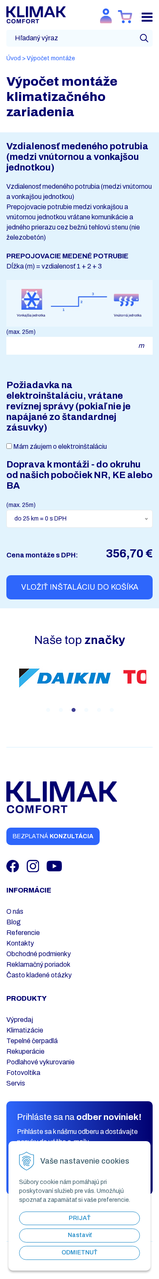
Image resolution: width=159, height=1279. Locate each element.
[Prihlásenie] (106, 16)
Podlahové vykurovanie (40, 1062)
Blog (13, 922)
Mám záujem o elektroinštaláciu (60, 446)
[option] (65, 678)
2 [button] (60, 710)
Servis (15, 1083)
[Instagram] (34, 865)
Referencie (23, 932)
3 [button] (73, 710)
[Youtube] (54, 865)
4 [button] (86, 710)
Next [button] (152, 687)
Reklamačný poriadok (38, 964)
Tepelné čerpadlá (32, 1040)
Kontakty (20, 943)
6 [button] (111, 710)
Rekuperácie (25, 1051)
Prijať (80, 1218)
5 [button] (99, 710)
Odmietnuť (79, 1252)
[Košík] (125, 16)
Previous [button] (6, 687)
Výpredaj (19, 1019)
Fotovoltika (23, 1072)
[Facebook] (13, 865)
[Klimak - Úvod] (36, 14)
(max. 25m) (21, 332)
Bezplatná (53, 836)
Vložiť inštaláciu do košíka (79, 587)
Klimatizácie (24, 1030)
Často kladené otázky (39, 975)
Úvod (13, 58)
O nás (14, 911)
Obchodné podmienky (38, 953)
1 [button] (48, 710)
